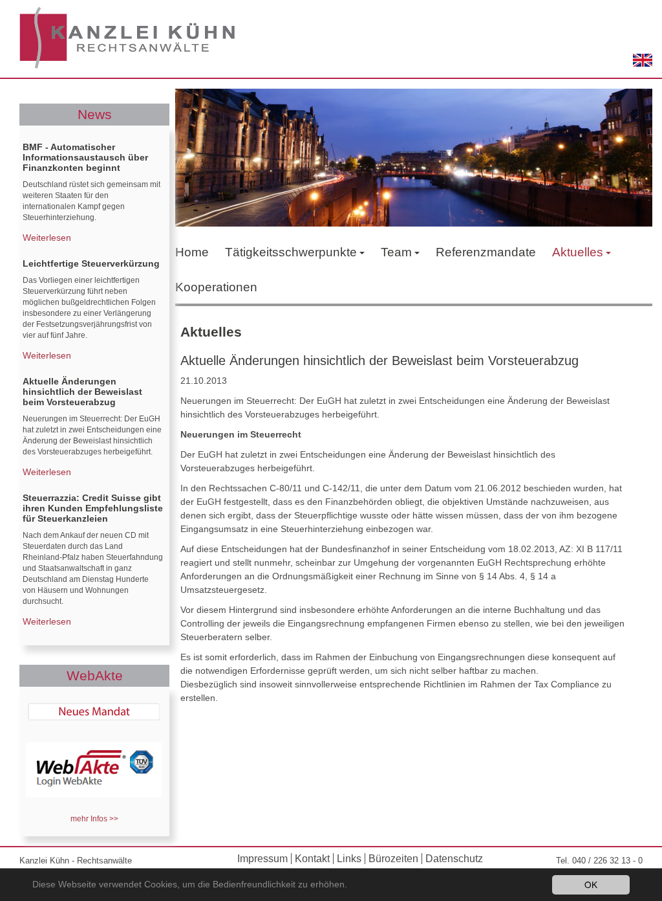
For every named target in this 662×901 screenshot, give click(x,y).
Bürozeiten (393, 858)
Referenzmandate (486, 252)
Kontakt (312, 858)
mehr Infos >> (94, 818)
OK (590, 884)
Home (192, 252)
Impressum (262, 858)
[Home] (127, 38)
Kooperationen (216, 287)
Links (349, 858)
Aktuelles (577, 252)
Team (396, 252)
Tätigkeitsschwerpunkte (291, 252)
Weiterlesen (47, 237)
